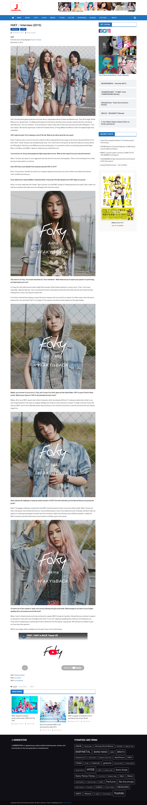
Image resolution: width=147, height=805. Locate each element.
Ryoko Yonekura (80, 787)
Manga (52, 18)
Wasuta (88, 793)
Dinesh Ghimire (66, 802)
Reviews (93, 18)
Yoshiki (119, 793)
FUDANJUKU (96, 763)
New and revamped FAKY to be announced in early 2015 (50, 726)
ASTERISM (119, 746)
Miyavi (130, 776)
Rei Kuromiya (126, 781)
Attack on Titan (129, 746)
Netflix (101, 782)
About (114, 18)
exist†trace (119, 757)
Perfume (111, 781)
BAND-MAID (100, 751)
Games (27, 18)
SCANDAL (99, 787)
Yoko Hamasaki (107, 794)
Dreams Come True (105, 757)
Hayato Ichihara (80, 770)
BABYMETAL (83, 751)
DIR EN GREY (92, 757)
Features (103, 18)
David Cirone (30, 724)
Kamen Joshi (108, 770)
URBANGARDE (123, 787)
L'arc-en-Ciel (101, 776)
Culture (71, 18)
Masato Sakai (112, 776)
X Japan (96, 794)
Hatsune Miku (130, 763)
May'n (122, 776)
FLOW (86, 763)
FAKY (12, 119)
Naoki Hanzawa (91, 782)
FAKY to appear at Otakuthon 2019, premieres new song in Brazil (80, 717)
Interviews (82, 18)
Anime (19, 18)
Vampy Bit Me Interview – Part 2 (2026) (113, 165)
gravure (107, 763)
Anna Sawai (22, 686)
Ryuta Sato (89, 787)
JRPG (99, 770)
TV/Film (62, 18)
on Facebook (18, 680)
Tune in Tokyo (36, 40)
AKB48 (78, 746)
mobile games (80, 782)
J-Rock (44, 18)
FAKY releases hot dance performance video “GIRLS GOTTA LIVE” (23, 718)
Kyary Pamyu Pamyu (85, 776)
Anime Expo (88, 746)
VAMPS (78, 794)
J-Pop (35, 18)
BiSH (112, 752)
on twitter (17, 678)
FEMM (79, 763)
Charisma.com (81, 757)
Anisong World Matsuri (104, 746)
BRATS (121, 751)
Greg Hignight (31, 32)
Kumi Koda (121, 769)
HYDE (91, 769)
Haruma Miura (119, 763)
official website (19, 675)
